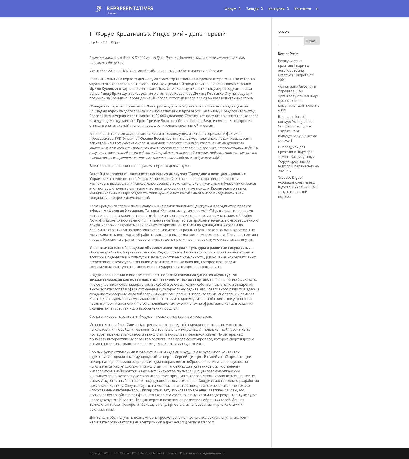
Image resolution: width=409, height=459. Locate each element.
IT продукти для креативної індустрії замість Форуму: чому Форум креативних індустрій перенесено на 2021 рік (298, 159)
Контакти (302, 9)
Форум (116, 42)
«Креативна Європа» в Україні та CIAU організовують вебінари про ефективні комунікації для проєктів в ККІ (299, 98)
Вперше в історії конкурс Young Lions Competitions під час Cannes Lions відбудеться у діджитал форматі (297, 128)
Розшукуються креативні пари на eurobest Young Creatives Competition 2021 (296, 70)
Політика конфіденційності (202, 453)
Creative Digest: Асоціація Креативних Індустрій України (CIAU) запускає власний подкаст (298, 187)
